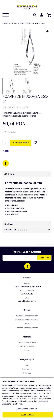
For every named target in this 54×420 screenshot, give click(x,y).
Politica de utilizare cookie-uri (27, 320)
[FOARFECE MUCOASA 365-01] (11, 86)
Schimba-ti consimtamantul (27, 328)
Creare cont (27, 369)
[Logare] (42, 15)
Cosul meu (27, 373)
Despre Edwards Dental (27, 342)
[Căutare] (35, 15)
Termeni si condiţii (27, 346)
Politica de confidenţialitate (27, 316)
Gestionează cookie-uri (27, 409)
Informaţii (9, 224)
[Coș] (48, 15)
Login (27, 365)
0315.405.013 (27, 294)
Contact (27, 350)
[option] (27, 51)
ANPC (27, 324)
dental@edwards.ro (27, 301)
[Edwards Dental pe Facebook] (6, 163)
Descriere (9, 174)
